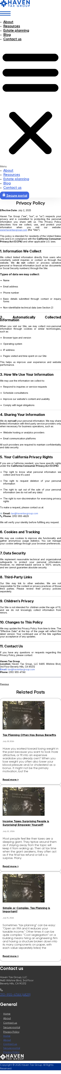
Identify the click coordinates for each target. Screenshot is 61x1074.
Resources (11, 26)
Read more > (11, 779)
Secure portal (11, 1027)
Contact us (12, 39)
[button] (30, 104)
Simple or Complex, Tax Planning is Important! (26, 909)
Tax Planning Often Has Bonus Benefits (29, 735)
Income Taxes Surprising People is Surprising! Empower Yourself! (26, 823)
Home (6, 1013)
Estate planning (16, 30)
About (8, 22)
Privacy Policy (11, 1031)
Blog (7, 34)
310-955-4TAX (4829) (15, 994)
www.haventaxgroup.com (13, 229)
